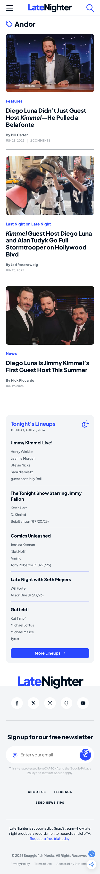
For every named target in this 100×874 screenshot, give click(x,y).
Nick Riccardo (22, 380)
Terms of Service (53, 773)
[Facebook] (17, 703)
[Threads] (66, 703)
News (11, 353)
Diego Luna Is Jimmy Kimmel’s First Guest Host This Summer (47, 366)
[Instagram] (50, 703)
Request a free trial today (49, 838)
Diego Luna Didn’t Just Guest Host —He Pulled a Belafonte (46, 117)
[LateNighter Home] (50, 8)
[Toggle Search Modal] (90, 8)
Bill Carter (19, 135)
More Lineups (47, 653)
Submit (85, 751)
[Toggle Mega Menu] (10, 8)
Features (14, 101)
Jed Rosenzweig (24, 264)
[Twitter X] (33, 703)
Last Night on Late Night (28, 224)
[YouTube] (83, 703)
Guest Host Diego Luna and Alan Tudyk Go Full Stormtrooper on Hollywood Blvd (49, 244)
